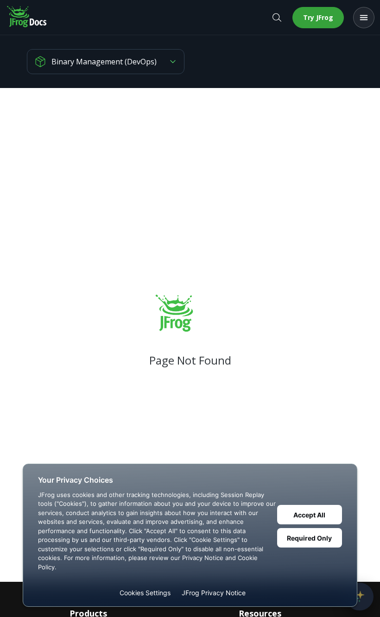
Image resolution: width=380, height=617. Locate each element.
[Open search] (276, 17)
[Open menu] (363, 17)
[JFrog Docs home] (27, 18)
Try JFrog (318, 17)
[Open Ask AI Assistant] (360, 597)
